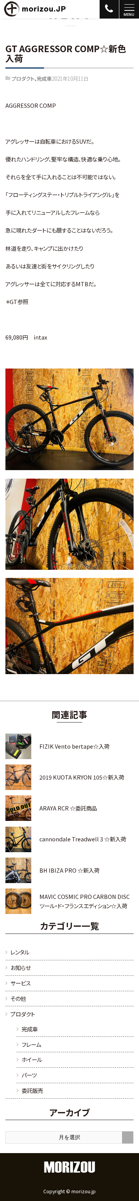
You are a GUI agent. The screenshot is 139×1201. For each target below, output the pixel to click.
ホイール (32, 1059)
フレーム (31, 1044)
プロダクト (23, 78)
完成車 (44, 78)
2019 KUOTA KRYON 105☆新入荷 (81, 777)
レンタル (19, 952)
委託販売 (32, 1090)
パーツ (29, 1075)
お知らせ (20, 967)
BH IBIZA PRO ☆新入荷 (69, 870)
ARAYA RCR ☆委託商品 (68, 808)
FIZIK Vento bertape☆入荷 (74, 746)
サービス (20, 983)
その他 (18, 998)
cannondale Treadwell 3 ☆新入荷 (82, 839)
